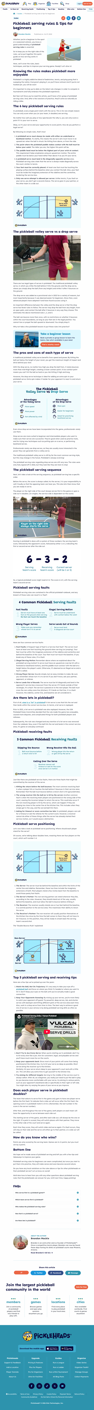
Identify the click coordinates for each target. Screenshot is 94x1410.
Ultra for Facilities (35, 1377)
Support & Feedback (12, 1363)
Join (87, 3)
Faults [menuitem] (5, 9)
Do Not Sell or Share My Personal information (57, 1397)
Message (74, 1273)
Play (29, 3)
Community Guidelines (29, 1397)
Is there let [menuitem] (14, 9)
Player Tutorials (12, 1372)
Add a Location (12, 1367)
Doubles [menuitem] (61, 9)
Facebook (57, 1273)
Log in (80, 3)
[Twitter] (55, 1386)
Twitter (40, 1273)
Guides (19, 13)
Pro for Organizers (35, 1372)
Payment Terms (65, 1394)
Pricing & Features (35, 1363)
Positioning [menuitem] (41, 9)
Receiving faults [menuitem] (28, 9)
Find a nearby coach (50, 344)
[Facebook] (32, 1386)
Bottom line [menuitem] (81, 9)
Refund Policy (79, 1394)
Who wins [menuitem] (70, 9)
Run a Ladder (58, 1367)
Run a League (58, 1363)
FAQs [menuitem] (91, 9)
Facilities (55, 3)
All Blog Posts (58, 1377)
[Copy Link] (63, 18)
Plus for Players (35, 1367)
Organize (41, 3)
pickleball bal (22, 989)
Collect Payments (82, 1377)
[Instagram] (39, 1386)
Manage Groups (81, 1372)
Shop (67, 3)
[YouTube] (62, 1386)
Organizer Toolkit (81, 1367)
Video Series (81, 1363)
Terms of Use (24, 1394)
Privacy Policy (38, 1394)
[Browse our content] (14, 13)
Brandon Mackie (24, 34)
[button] (68, 18)
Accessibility (12, 1394)
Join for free (81, 1287)
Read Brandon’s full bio (40, 1253)
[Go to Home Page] (10, 4)
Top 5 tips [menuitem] (51, 9)
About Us (12, 1377)
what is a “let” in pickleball (33, 702)
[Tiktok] (47, 1386)
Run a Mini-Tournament (58, 1372)
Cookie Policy (51, 1394)
